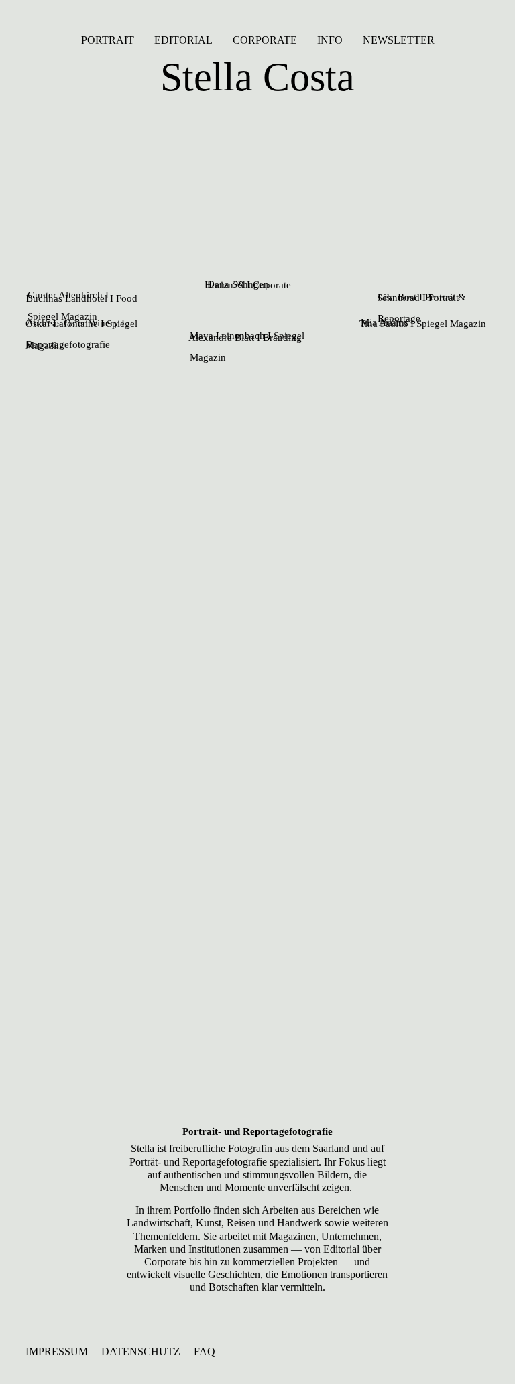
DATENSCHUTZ (140, 1351)
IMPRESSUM (56, 1351)
